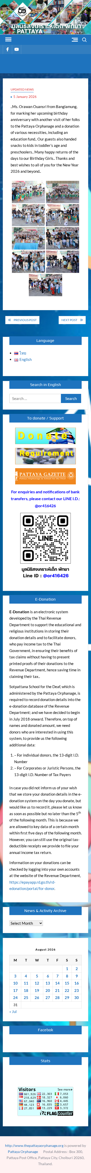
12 (37, 983)
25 (26, 997)
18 (26, 990)
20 (48, 990)
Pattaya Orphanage (23, 1151)
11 (26, 983)
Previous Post (25, 320)
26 (37, 997)
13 (48, 983)
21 (57, 990)
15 (67, 983)
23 (76, 990)
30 (76, 997)
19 (37, 990)
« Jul (13, 1011)
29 (67, 997)
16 (76, 983)
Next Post (69, 320)
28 (57, 997)
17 (15, 990)
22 (67, 990)
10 (15, 983)
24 (15, 997)
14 (57, 983)
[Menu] (8, 39)
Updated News (22, 89)
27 (48, 997)
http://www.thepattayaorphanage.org (34, 1145)
